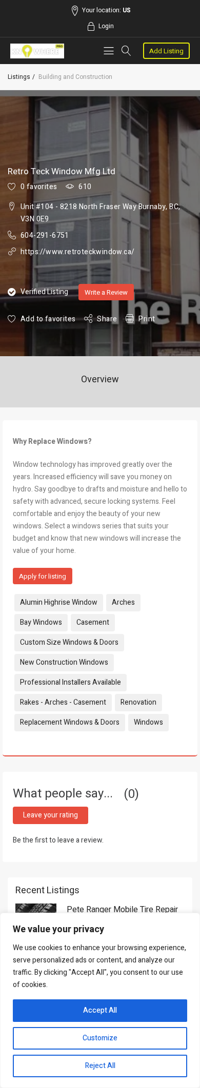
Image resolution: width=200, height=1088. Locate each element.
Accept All (100, 1010)
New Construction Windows (64, 662)
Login (106, 26)
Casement (92, 622)
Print (146, 319)
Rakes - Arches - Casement (63, 702)
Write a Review (106, 292)
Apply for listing (42, 576)
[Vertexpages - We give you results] (37, 51)
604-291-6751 (45, 235)
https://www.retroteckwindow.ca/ (77, 252)
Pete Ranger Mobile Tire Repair (122, 910)
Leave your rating (50, 815)
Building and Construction (75, 76)
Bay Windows (41, 622)
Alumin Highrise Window (58, 602)
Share (107, 319)
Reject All (100, 1065)
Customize (100, 1038)
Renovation (138, 702)
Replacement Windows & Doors (69, 722)
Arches (123, 602)
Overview (100, 379)
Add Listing (166, 51)
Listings (19, 76)
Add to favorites (48, 319)
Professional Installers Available (70, 682)
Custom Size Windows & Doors (69, 642)
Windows (148, 722)
